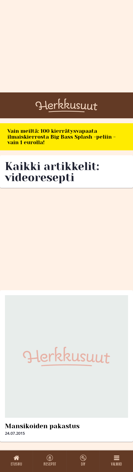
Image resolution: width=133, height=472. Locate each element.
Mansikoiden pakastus (42, 426)
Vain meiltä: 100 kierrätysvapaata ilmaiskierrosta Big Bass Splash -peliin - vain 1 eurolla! (61, 136)
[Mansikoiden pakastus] (66, 356)
